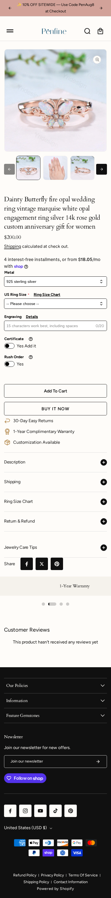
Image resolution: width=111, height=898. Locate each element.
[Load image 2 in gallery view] (55, 168)
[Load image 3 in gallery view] (82, 168)
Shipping (12, 246)
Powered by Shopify (55, 888)
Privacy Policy (52, 875)
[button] (10, 31)
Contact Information (71, 882)
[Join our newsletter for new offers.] (98, 761)
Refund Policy (24, 875)
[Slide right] (101, 169)
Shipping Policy (36, 882)
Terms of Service (83, 875)
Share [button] (9, 563)
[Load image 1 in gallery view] (28, 168)
